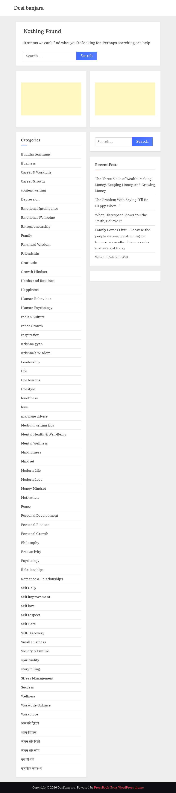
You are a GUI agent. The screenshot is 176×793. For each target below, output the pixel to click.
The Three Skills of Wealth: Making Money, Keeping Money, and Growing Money (125, 184)
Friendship (30, 253)
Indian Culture (33, 316)
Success (27, 687)
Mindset (27, 461)
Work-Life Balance (36, 705)
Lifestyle (28, 389)
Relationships (32, 569)
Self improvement (35, 596)
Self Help (28, 587)
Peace (26, 506)
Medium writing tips (37, 425)
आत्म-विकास (28, 732)
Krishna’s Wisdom (35, 352)
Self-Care (28, 623)
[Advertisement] (51, 98)
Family (26, 235)
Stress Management (37, 678)
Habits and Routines (38, 280)
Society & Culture (35, 651)
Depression (30, 199)
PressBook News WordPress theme (119, 787)
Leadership (30, 362)
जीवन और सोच (30, 750)
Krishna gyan (32, 343)
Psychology (30, 560)
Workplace (29, 714)
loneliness (29, 398)
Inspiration (30, 334)
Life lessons (30, 380)
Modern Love (31, 479)
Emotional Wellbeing (38, 217)
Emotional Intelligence (39, 208)
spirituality (30, 660)
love (24, 407)
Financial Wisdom (35, 244)
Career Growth (33, 181)
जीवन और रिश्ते (30, 741)
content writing (33, 190)
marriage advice (34, 416)
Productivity (31, 551)
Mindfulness (31, 452)
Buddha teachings (36, 154)
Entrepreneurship (35, 226)
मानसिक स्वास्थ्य (31, 768)
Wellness (28, 696)
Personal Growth (34, 533)
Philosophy (30, 542)
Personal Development (39, 515)
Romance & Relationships (42, 578)
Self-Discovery (32, 633)
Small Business (33, 642)
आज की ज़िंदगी (30, 723)
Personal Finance (35, 524)
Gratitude (29, 262)
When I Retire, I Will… (113, 257)
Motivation (30, 497)
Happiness (30, 289)
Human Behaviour (36, 298)
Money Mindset (33, 488)
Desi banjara (29, 7)
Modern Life (31, 470)
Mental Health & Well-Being (43, 434)
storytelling (30, 669)
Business (28, 163)
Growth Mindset (34, 271)
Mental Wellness (34, 443)
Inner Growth (32, 325)
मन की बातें (27, 759)
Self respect (30, 614)
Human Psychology (37, 307)
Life (24, 371)
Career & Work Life (36, 172)
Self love (28, 605)
